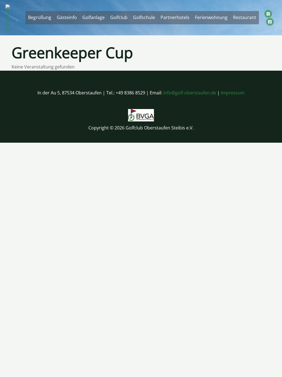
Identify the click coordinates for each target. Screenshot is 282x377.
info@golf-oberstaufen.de (189, 93)
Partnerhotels (175, 17)
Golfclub (119, 17)
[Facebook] (270, 22)
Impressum (233, 93)
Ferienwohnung (211, 17)
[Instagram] (268, 14)
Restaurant (244, 17)
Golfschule (144, 17)
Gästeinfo (67, 17)
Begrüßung (39, 17)
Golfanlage (93, 17)
